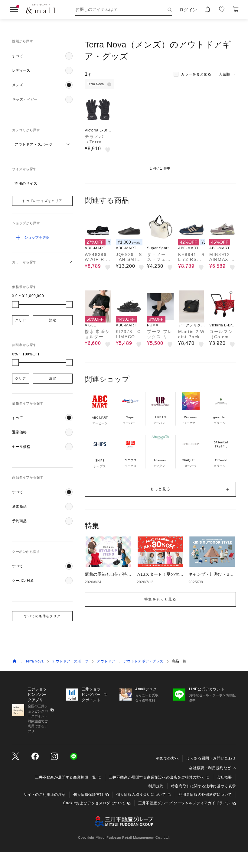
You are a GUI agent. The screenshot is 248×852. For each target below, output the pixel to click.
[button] (42, 56)
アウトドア (106, 661)
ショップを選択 (37, 237)
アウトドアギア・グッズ (143, 661)
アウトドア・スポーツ (70, 661)
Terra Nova (34, 661)
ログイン (188, 10)
